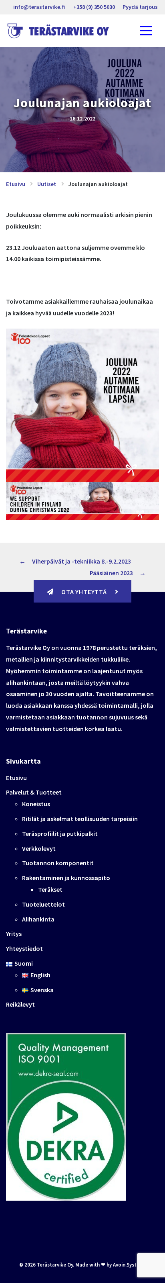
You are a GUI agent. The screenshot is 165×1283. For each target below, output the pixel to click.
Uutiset (46, 184)
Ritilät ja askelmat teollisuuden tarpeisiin (80, 819)
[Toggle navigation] (146, 31)
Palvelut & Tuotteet (34, 792)
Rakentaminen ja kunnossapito (66, 878)
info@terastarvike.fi (39, 6)
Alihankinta (38, 919)
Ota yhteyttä (84, 592)
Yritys (14, 934)
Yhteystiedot (24, 948)
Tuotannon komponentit (58, 863)
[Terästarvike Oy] (59, 30)
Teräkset (50, 889)
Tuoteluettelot (43, 904)
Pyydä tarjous (140, 6)
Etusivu (15, 184)
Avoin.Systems (129, 1264)
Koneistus (36, 804)
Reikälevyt (20, 1004)
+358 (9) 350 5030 (94, 6)
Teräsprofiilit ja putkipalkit (60, 833)
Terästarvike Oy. (55, 1264)
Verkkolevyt (39, 848)
